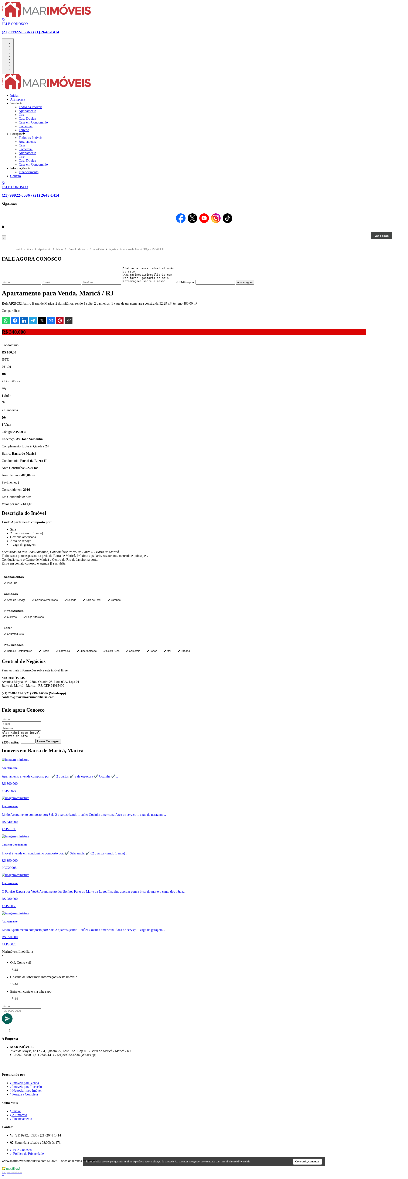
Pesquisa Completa (24, 1094)
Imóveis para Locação (26, 1086)
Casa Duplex (27, 118)
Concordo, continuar (307, 1161)
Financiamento (28, 172)
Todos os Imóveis (30, 107)
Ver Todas (381, 235)
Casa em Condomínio (33, 122)
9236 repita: (10, 742)
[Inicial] (46, 16)
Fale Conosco (21, 1150)
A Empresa (17, 99)
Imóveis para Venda (25, 1083)
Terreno (24, 130)
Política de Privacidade (27, 1153)
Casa (22, 114)
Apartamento (27, 111)
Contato (15, 176)
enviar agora (244, 282)
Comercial (26, 126)
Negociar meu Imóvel (26, 1090)
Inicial (14, 95)
